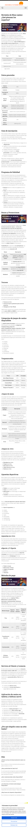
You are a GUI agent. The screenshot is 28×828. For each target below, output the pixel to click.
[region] (14, 815)
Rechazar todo (14, 825)
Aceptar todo (14, 817)
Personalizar (14, 821)
